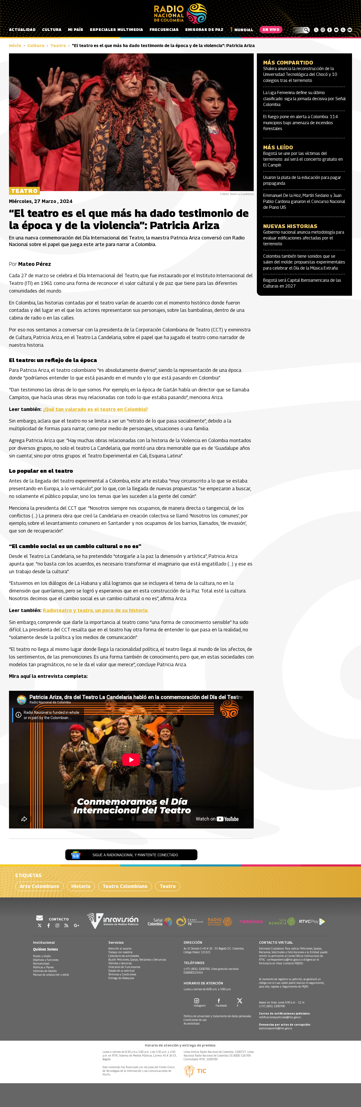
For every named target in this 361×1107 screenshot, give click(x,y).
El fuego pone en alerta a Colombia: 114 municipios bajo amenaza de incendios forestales (300, 122)
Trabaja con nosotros (120, 952)
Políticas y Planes (43, 967)
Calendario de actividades (123, 955)
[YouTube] (336, 30)
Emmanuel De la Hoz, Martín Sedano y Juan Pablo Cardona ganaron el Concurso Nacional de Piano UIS (304, 201)
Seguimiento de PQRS (295, 986)
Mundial (243, 29)
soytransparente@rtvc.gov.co (275, 1028)
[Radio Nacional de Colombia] (180, 14)
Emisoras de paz (204, 29)
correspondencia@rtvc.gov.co (283, 959)
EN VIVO (271, 29)
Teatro (58, 45)
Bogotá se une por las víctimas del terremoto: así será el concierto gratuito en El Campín (303, 159)
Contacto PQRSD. (293, 963)
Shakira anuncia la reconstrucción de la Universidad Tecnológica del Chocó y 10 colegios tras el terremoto (300, 74)
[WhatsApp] (343, 30)
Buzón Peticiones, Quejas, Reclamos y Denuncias (137, 959)
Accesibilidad (192, 1023)
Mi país (76, 29)
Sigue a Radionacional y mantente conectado (135, 855)
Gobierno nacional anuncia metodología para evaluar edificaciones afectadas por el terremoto (303, 238)
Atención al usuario (119, 948)
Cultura (52, 29)
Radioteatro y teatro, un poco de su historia (96, 610)
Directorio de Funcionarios (124, 967)
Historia (80, 886)
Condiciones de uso (195, 1019)
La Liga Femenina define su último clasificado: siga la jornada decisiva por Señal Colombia (304, 98)
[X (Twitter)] (316, 30)
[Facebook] (329, 30)
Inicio (15, 45)
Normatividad (41, 963)
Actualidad (22, 29)
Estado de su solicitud (121, 970)
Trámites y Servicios (120, 963)
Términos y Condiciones (122, 974)
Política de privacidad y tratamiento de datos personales (217, 1016)
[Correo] (350, 30)
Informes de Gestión (45, 970)
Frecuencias (164, 29)
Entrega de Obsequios (121, 978)
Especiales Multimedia (116, 29)
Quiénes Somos (45, 949)
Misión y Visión (42, 956)
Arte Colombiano (39, 886)
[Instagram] (323, 30)
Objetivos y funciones (45, 959)
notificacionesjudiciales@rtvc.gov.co (280, 1017)
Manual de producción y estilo (51, 974)
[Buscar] (300, 30)
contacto (58, 919)
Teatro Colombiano (125, 886)
